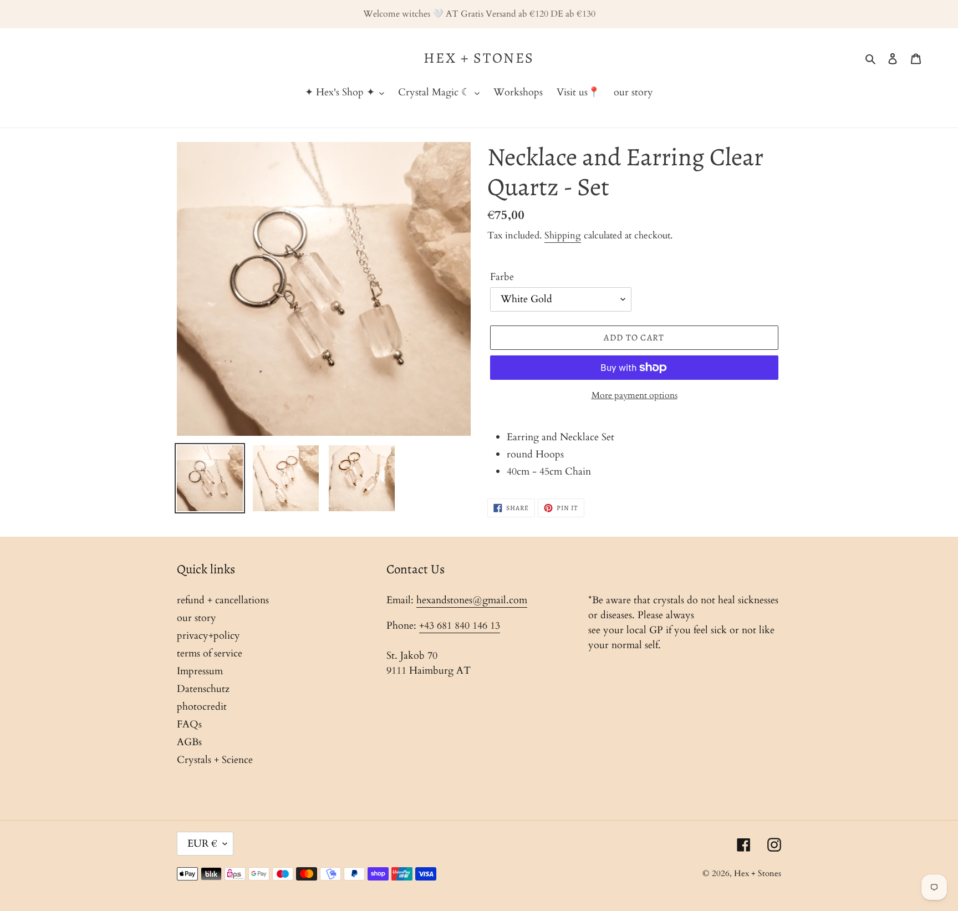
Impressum (200, 671)
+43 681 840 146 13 (459, 626)
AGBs (189, 742)
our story (196, 618)
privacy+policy (208, 636)
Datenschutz (203, 689)
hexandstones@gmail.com (471, 600)
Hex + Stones (479, 58)
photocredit (202, 707)
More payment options (634, 395)
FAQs (189, 724)
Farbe (502, 277)
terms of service (209, 653)
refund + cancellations (223, 600)
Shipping (562, 235)
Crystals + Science (215, 760)
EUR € (202, 844)
